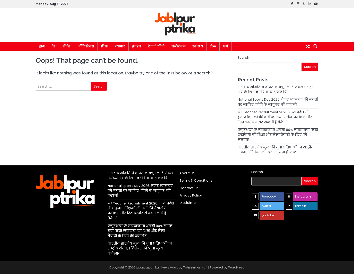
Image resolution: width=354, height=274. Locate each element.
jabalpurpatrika (147, 267)
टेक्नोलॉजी (156, 46)
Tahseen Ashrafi (195, 267)
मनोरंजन (178, 46)
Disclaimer (188, 202)
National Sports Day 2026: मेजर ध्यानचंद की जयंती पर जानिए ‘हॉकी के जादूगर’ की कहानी (278, 102)
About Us (186, 173)
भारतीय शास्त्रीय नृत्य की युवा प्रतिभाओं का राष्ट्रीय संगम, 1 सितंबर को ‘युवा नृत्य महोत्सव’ (276, 150)
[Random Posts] (308, 46)
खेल (213, 46)
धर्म (225, 46)
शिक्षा (104, 46)
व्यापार (120, 46)
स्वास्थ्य (197, 46)
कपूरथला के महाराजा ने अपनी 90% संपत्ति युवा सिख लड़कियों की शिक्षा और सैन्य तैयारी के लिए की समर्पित (278, 134)
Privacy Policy (190, 195)
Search (243, 57)
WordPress (236, 267)
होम (42, 46)
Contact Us (188, 188)
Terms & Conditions (195, 180)
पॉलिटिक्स (86, 46)
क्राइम (136, 46)
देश (54, 46)
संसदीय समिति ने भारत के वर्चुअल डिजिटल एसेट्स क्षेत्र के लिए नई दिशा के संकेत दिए (276, 89)
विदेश (67, 46)
